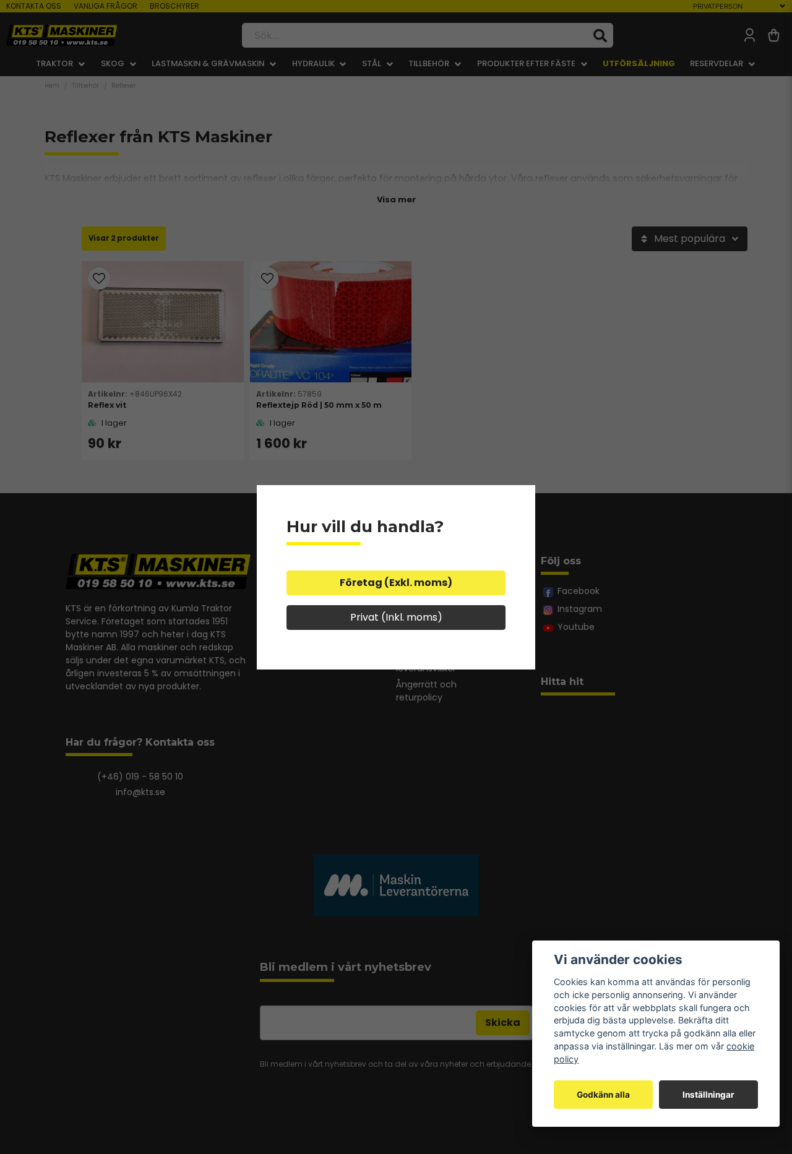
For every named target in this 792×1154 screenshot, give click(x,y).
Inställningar (708, 1095)
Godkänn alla (603, 1095)
